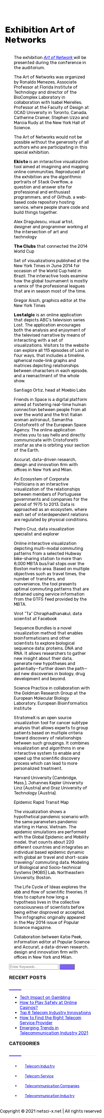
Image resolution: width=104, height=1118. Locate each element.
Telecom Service (39, 1076)
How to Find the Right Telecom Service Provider (50, 1020)
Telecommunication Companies (52, 1086)
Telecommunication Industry (50, 1096)
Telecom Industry (40, 1066)
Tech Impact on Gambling (45, 997)
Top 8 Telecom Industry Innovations (55, 1012)
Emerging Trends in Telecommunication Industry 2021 (54, 1030)
